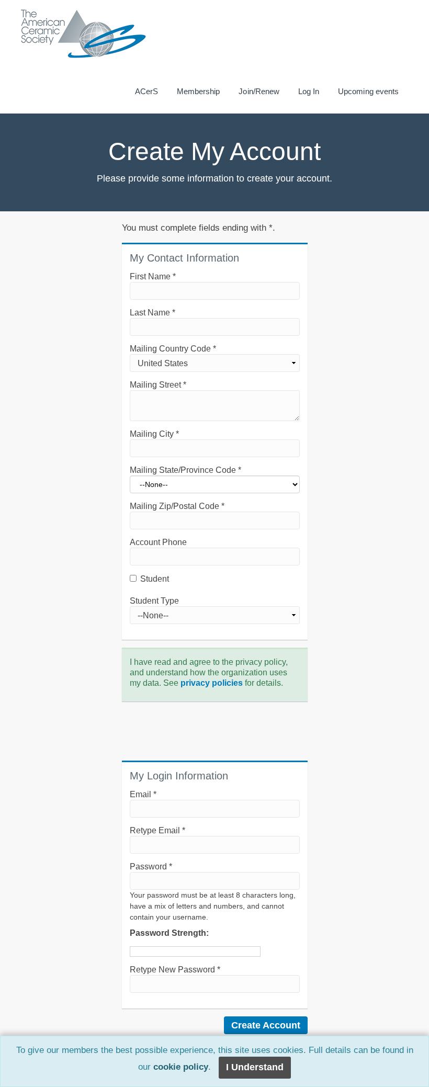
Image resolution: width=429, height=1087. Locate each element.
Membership (198, 91)
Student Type (154, 600)
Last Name (152, 312)
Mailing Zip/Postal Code (177, 506)
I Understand (255, 1067)
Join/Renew (259, 91)
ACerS (146, 91)
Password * (151, 866)
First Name (153, 276)
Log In (308, 91)
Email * (143, 794)
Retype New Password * (175, 969)
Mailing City (154, 433)
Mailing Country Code (173, 348)
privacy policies (211, 682)
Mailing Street (158, 384)
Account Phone (158, 542)
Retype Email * (157, 830)
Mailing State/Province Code (185, 470)
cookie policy (180, 1067)
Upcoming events (368, 91)
